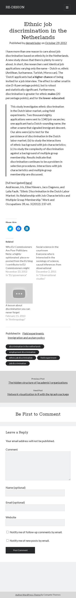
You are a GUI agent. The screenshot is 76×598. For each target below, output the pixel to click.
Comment (12, 449)
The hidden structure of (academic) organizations (38, 382)
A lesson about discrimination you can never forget (18, 309)
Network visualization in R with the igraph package (38, 394)
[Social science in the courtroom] (51, 262)
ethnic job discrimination (21, 357)
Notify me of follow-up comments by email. (36, 532)
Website (11, 517)
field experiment (48, 357)
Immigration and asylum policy (26, 337)
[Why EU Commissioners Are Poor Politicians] (21, 261)
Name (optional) (15, 487)
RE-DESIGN (15, 7)
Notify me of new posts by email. (29, 540)
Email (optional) (15, 502)
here (28, 182)
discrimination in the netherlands (25, 346)
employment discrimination (22, 352)
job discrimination (17, 363)
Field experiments (33, 333)
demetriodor (33, 43)
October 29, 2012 (56, 43)
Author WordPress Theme (28, 594)
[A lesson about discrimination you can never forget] (19, 293)
